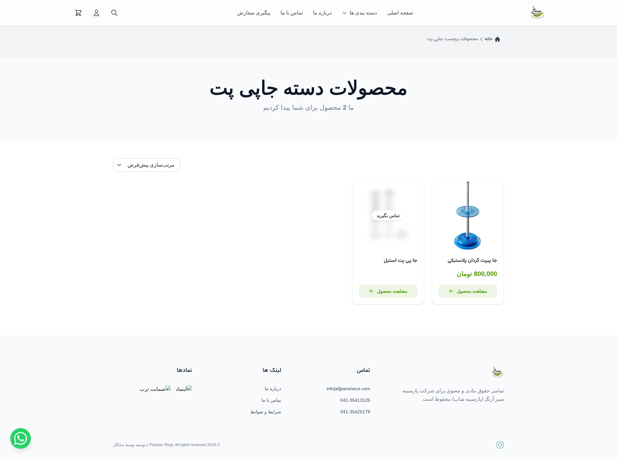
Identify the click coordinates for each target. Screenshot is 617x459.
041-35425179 (355, 411)
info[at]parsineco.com (348, 388)
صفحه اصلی (400, 12)
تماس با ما (292, 12)
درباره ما (322, 12)
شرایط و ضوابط (265, 411)
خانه (488, 39)
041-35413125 (355, 400)
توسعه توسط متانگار (129, 445)
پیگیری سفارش (253, 12)
